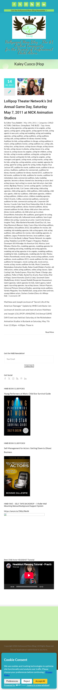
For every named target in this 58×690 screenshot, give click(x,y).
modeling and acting (15, 249)
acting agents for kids (40, 131)
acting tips (14, 162)
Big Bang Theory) (16, 186)
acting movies (37, 159)
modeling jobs (23, 254)
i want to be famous (42, 220)
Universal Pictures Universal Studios (18, 288)
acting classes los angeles (22, 152)
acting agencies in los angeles (34, 128)
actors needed (37, 162)
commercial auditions (30, 199)
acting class (8, 146)
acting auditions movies (19, 144)
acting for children (39, 152)
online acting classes (39, 270)
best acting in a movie (24, 183)
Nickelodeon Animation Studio (15, 267)
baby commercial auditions (24, 178)
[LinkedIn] (25, 378)
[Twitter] (9, 378)
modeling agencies (28, 246)
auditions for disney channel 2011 (29, 173)
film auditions (29, 215)
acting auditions (30, 136)
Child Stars (16, 125)
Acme (47, 125)
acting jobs (35, 154)
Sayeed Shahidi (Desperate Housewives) (36, 280)
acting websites (25, 162)
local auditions (39, 236)
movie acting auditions (39, 257)
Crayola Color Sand (18, 204)
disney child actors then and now (36, 209)
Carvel (26, 186)
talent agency (40, 283)
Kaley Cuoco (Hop (31, 225)
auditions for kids (19, 175)
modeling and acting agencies (35, 249)
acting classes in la (37, 149)
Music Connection (42, 264)
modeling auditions (45, 251)
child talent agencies (37, 194)
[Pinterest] (21, 378)
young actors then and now (43, 291)
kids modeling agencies (40, 233)
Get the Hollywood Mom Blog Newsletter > (29, 10)
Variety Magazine (11, 291)
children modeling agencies (39, 196)
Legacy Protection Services (22, 236)
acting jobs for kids (23, 157)
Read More (49, 332)
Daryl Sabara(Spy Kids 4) (35, 204)
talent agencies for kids (25, 283)
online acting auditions (22, 270)
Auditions (14, 170)
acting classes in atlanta (20, 149)
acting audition (17, 136)
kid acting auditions (45, 225)
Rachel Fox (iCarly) (31, 275)
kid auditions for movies (39, 228)
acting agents (26, 131)
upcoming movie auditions (43, 288)
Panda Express (20, 272)
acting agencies (16, 128)
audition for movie (21, 167)
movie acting (25, 257)
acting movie (26, 159)
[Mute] (46, 586)
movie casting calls (30, 262)
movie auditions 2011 (20, 259)
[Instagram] (13, 378)
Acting (6, 128)
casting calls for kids (11, 188)
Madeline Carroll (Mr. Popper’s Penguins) (25, 241)
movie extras (43, 262)
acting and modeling (27, 133)
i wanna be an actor (26, 220)
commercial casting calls (27, 201)
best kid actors (38, 183)
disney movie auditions (13, 212)
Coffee (18, 199)
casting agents (35, 186)
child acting (34, 188)
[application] (29, 575)
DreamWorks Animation (13, 215)
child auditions (32, 191)
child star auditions (21, 194)
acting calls (49, 144)
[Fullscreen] (50, 586)
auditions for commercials (28, 170)
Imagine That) (9, 222)
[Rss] (17, 378)
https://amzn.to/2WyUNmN (16, 511)
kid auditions (9, 228)
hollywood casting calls (13, 217)
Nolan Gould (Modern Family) (39, 267)
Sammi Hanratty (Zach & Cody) (24, 277)
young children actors (12, 293)
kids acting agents (36, 230)
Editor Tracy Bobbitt (14, 123)
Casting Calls (47, 186)
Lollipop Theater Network (32, 238)
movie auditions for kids (39, 259)
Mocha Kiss (15, 246)
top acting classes (32, 285)
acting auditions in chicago (28, 141)
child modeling (43, 191)
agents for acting (29, 165)
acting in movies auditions (20, 154)
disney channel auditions (32, 207)
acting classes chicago (33, 146)
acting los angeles (38, 157)
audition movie (34, 167)
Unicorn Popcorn (45, 285)
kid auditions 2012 (22, 228)
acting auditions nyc (36, 144)
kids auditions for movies (21, 233)
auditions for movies (34, 175)
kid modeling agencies (20, 230)
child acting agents (19, 191)
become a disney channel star (23, 180)
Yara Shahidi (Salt (25, 291)
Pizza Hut (31, 272)
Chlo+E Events (10, 199)
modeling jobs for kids (37, 254)
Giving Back (25, 125)
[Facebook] (5, 378)
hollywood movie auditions (32, 217)
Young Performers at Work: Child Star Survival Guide (27, 393)
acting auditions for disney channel (27, 138)
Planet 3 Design (41, 272)
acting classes (19, 146)
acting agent (15, 131)
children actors (22, 196)
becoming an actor (42, 180)
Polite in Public (17, 275)
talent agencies (10, 283)
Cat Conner (24, 188)
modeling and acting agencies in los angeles (20, 251)
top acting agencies (16, 285)
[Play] (7, 586)
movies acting (9, 264)
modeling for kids (10, 254)
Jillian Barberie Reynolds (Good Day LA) (31, 222)
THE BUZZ (35, 125)
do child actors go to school (32, 212)
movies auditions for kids (25, 264)
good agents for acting (43, 215)
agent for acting (16, 165)
